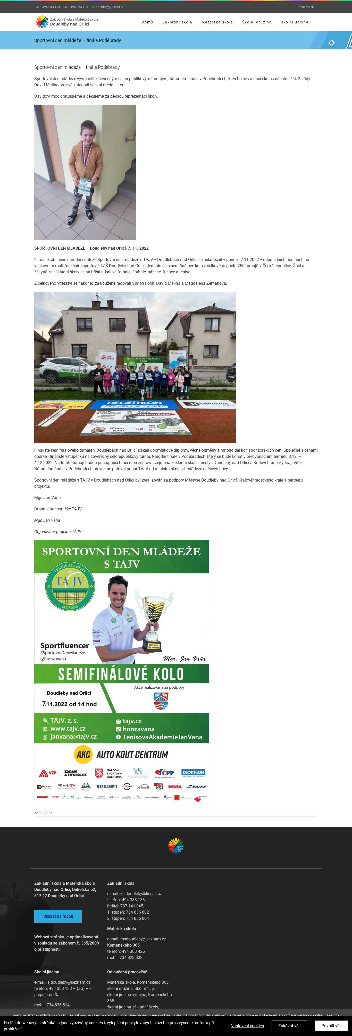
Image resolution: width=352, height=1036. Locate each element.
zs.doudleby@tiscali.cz (108, 7)
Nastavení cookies (247, 1025)
